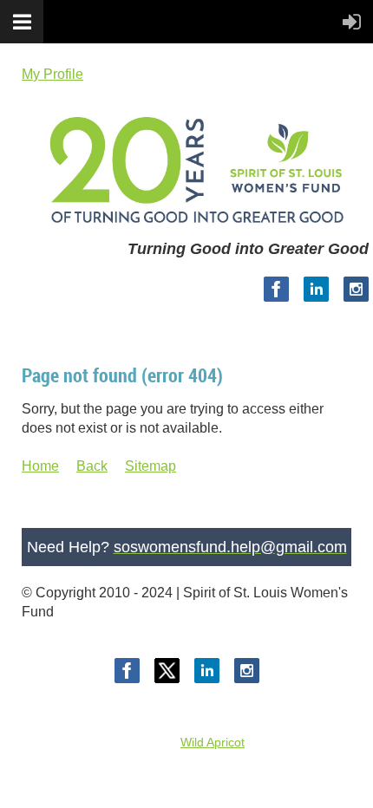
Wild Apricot (212, 742)
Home (40, 466)
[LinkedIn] (316, 289)
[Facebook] (276, 289)
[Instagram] (356, 289)
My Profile (52, 74)
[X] (167, 670)
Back (92, 466)
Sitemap (150, 466)
